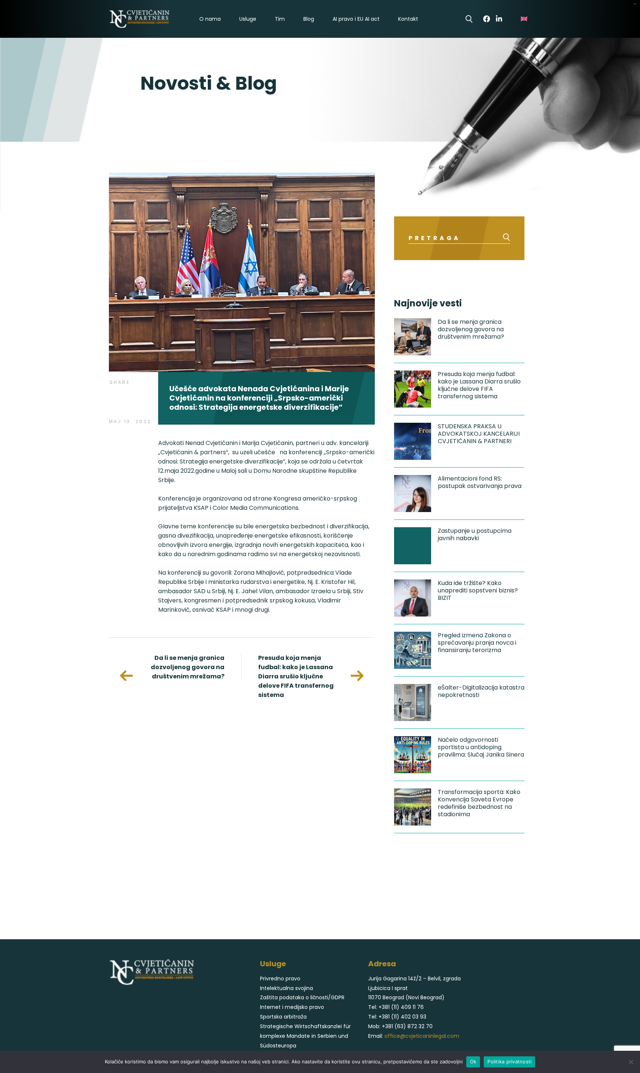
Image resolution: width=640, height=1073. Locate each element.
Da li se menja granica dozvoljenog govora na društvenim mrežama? (187, 667)
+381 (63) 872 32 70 (407, 1026)
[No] (630, 1062)
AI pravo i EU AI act (356, 19)
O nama (210, 19)
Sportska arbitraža (283, 1016)
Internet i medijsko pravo (292, 1007)
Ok (473, 1061)
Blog (308, 19)
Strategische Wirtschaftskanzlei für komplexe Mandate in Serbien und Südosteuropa (305, 1036)
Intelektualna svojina (286, 988)
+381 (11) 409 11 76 (401, 1007)
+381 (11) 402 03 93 (402, 1016)
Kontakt (408, 19)
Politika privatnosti (509, 1061)
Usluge (247, 19)
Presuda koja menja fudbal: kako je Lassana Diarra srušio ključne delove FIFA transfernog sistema (296, 676)
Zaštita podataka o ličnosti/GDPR (302, 997)
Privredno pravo (280, 978)
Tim (280, 19)
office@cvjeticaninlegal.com (421, 1036)
